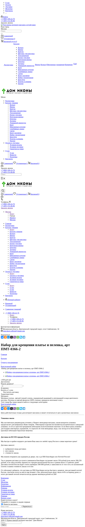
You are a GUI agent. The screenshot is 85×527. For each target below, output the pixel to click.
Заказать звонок (7, 208)
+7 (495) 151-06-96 (8, 21)
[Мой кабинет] (2, 166)
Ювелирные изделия (17, 127)
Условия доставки (16, 147)
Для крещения (15, 113)
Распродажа (9, 101)
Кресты (12, 109)
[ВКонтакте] (2, 337)
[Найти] (2, 33)
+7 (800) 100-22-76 (8, 19)
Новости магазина (10, 504)
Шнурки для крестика (18, 111)
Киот (12, 125)
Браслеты (13, 137)
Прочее (12, 141)
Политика (13, 157)
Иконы (12, 107)
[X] (11, 337)
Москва (12, 220)
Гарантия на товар (17, 149)
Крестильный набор (8, 404)
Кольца (12, 105)
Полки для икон (16, 115)
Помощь (4, 488)
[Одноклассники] (5, 337)
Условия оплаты (16, 145)
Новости (13, 155)
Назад (12, 214)
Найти (4, 525)
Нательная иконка (16, 117)
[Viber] (14, 337)
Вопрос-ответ (6, 498)
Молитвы (4, 482)
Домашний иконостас (18, 123)
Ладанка (13, 121)
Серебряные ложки (17, 129)
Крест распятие (15, 133)
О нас (7, 151)
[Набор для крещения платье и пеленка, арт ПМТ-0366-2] (27, 372)
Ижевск (13, 218)
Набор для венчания (17, 135)
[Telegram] (24, 337)
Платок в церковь (16, 139)
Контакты (9, 159)
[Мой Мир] (8, 337)
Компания (5, 478)
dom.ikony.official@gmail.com (14, 331)
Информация (6, 486)
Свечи (12, 131)
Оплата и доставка (12, 143)
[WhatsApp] (17, 337)
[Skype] (20, 337)
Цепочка (13, 119)
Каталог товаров (11, 103)
